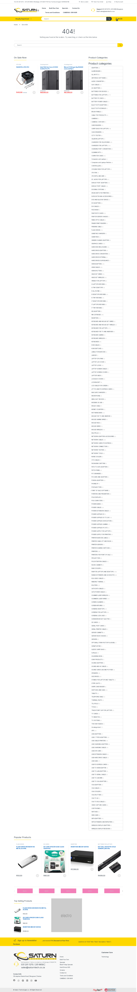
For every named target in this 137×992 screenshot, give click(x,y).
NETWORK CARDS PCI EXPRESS (101, 443)
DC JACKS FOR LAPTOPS (99, 179)
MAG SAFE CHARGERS (98, 392)
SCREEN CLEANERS (97, 602)
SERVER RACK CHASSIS (99, 636)
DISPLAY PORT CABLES (99, 186)
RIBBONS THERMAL (97, 582)
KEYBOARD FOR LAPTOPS (99, 328)
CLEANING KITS (96, 152)
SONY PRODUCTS (97, 659)
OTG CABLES (96, 460)
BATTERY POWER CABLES (99, 101)
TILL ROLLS (95, 703)
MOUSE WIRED (96, 426)
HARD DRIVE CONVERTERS (100, 254)
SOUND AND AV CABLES (99, 666)
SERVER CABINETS (97, 632)
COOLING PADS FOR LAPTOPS (101, 169)
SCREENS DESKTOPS (98, 609)
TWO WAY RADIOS (97, 724)
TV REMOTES (96, 717)
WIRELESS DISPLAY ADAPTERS (101, 825)
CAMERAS (95, 118)
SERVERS (94, 639)
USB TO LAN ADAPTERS (99, 771)
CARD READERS (96, 125)
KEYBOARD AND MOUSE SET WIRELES (103, 325)
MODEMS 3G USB (97, 402)
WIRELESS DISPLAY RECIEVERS (101, 828)
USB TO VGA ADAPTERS (99, 781)
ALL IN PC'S (95, 74)
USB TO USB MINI (97, 778)
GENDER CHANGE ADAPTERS (100, 240)
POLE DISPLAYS (96, 497)
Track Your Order (98, 2)
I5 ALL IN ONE (96, 291)
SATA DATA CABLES (98, 588)
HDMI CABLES (96, 267)
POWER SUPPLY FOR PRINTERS (101, 534)
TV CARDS (95, 713)
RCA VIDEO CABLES (97, 578)
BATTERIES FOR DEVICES (99, 91)
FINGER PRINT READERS (99, 223)
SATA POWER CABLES (98, 592)
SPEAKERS (95, 673)
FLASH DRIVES (96, 230)
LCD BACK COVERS (97, 379)
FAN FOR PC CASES (97, 213)
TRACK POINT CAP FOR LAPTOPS (102, 710)
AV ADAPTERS (96, 88)
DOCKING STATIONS (98, 189)
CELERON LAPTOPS (98, 139)
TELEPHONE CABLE (97, 697)
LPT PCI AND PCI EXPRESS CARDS (102, 389)
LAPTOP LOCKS (96, 365)
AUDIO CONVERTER (98, 81)
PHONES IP (95, 483)
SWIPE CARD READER (98, 686)
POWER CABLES (96, 507)
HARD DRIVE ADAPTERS (99, 250)
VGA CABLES (95, 788)
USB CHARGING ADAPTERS (100, 744)
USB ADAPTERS (96, 734)
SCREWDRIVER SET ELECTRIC (101, 619)
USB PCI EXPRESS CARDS (99, 764)
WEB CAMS (95, 815)
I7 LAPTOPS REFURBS (98, 304)
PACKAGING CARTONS (98, 463)
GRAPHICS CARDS (97, 243)
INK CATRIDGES (96, 314)
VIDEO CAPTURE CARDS (99, 805)
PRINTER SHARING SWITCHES (101, 548)
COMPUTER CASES (97, 155)
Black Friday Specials (66, 964)
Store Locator (84, 2)
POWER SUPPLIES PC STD (100, 527)
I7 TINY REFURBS (97, 308)
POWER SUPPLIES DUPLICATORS (102, 521)
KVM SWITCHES (96, 348)
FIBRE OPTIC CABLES (98, 220)
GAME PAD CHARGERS (98, 233)
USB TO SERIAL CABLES (99, 774)
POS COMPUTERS (97, 500)
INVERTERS (95, 318)
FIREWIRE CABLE (96, 226)
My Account (119, 2)
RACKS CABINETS (97, 565)
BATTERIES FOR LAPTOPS (99, 95)
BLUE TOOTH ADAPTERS (99, 105)
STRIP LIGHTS (96, 683)
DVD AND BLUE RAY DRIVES (100, 199)
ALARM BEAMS (96, 71)
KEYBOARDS (95, 341)
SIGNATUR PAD (96, 646)
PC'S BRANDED (96, 473)
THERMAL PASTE (97, 700)
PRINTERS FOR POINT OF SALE (101, 555)
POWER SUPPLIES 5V (98, 514)
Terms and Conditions (52, 12)
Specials (65, 8)
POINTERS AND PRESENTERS (100, 494)
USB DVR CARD (96, 751)
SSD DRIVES (95, 676)
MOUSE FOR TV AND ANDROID (101, 416)
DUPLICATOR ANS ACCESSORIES (101, 196)
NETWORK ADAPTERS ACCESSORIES (103, 436)
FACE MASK (95, 210)
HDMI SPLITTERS (97, 270)
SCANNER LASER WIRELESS (100, 595)
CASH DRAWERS (96, 132)
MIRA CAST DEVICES (98, 399)
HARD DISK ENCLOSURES (99, 247)
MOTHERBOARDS (97, 412)
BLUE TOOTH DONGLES (99, 108)
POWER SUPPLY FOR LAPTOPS (101, 531)
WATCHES (95, 812)
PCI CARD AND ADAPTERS (99, 477)
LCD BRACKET (96, 382)
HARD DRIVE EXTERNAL (99, 257)
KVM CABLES (96, 345)
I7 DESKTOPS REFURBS (99, 301)
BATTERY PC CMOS (98, 98)
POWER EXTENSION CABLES (100, 511)
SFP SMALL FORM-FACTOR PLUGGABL (103, 642)
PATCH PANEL (96, 470)
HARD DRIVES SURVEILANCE (100, 260)
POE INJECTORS (97, 487)
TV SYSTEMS (96, 720)
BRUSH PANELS (96, 111)
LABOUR (94, 355)
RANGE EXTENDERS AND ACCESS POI (103, 575)
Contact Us (76, 8)
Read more (34, 92)
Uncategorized (44, 64)
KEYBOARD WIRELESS (98, 338)
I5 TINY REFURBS (97, 298)
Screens (62, 970)
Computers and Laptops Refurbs (101, 162)
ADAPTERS (95, 68)
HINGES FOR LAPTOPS (98, 281)
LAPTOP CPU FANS (97, 358)
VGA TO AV (95, 798)
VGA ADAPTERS (96, 784)
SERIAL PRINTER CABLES (99, 629)
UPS (93, 730)
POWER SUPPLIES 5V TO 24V (101, 517)
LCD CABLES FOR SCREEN (99, 385)
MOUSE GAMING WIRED (99, 419)
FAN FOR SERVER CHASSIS (100, 216)
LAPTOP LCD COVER (98, 362)
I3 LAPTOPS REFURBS (98, 284)
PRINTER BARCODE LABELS (100, 538)
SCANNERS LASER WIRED (99, 598)
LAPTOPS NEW (96, 375)
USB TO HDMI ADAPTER (99, 768)
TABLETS (94, 693)
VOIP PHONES (96, 808)
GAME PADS (95, 237)
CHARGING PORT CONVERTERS (101, 149)
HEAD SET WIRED (97, 274)
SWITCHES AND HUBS (98, 690)
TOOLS (94, 707)
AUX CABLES (95, 84)
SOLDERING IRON (97, 656)
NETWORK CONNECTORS (99, 446)
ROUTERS (95, 585)
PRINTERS (95, 551)
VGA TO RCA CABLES (98, 801)
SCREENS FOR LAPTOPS (99, 612)
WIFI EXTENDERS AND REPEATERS (102, 822)
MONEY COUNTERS (98, 409)
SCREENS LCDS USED (98, 615)
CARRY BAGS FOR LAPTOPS (100, 128)
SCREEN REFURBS (97, 605)
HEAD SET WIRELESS (98, 277)
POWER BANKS (96, 504)
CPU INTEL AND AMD (98, 176)
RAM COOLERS (96, 568)
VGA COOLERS (96, 791)
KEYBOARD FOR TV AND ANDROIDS (102, 331)
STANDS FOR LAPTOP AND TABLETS (103, 680)
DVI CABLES (95, 206)
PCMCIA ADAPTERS (97, 480)
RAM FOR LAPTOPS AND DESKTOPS (103, 571)
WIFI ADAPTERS (96, 818)
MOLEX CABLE (96, 406)
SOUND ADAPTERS (97, 663)
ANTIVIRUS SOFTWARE (99, 78)
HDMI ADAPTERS (97, 264)
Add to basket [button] (91, 869)
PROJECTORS (96, 558)
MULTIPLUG (95, 433)
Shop (109, 2)
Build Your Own (54, 8)
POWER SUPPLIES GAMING (100, 524)
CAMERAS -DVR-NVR (70, 12)
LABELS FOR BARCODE (98, 352)
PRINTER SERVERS (97, 544)
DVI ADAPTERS (96, 203)
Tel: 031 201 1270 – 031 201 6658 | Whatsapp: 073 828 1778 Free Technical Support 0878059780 (41, 2)
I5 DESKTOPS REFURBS (99, 294)
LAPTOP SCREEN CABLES (99, 369)
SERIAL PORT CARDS (98, 626)
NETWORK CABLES (97, 440)
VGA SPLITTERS (96, 795)
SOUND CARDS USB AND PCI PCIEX (102, 669)
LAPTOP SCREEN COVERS (99, 372)
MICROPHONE (96, 396)
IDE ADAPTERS (96, 311)
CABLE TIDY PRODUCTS (99, 115)
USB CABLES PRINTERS (99, 740)
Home (44, 8)
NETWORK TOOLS (97, 453)
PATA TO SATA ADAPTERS (100, 467)
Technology (105, 957)
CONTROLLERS (96, 166)
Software (94, 653)
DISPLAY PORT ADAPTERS (100, 183)
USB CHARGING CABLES (99, 747)
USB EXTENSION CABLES (99, 754)
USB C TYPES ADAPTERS (99, 737)
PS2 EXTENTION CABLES (99, 561)
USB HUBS (95, 761)
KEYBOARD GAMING (98, 335)
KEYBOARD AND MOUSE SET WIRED (103, 321)
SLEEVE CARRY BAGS (98, 649)
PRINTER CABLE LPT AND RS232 (101, 541)
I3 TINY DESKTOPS (97, 287)
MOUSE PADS (96, 423)
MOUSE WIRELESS (97, 429)
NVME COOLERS (96, 456)
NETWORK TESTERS (98, 450)
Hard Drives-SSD (65, 967)
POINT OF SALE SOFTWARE (100, 490)
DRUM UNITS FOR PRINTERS (100, 193)
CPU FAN (18, 64)
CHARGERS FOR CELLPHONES (101, 142)
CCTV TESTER (96, 135)
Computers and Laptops (99, 159)
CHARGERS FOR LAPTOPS (99, 145)
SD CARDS (95, 622)
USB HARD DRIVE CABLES (99, 757)
